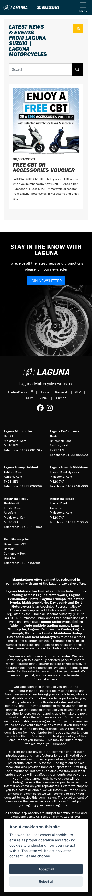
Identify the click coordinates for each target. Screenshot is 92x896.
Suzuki (43, 398)
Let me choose (37, 856)
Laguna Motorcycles (18, 431)
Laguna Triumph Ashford (21, 467)
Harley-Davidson (20, 392)
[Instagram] (50, 408)
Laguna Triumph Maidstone (69, 467)
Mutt (29, 398)
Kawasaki (61, 392)
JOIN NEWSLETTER (46, 280)
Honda (44, 392)
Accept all (46, 869)
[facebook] (41, 408)
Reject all (46, 881)
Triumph (60, 398)
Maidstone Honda (62, 499)
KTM (78, 392)
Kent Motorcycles (16, 539)
